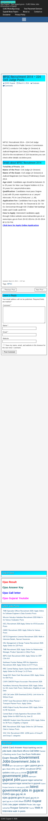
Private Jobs (31, 805)
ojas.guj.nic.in (18, 794)
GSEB (12, 773)
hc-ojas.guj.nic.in (20, 787)
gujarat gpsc (32, 776)
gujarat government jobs (19, 774)
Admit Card (8, 747)
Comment (7, 305)
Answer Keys (21, 747)
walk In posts (19, 811)
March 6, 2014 (23, 83)
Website (6, 338)
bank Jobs (12, 751)
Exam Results (10, 757)
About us (26, 12)
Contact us (38, 12)
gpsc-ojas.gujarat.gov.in (17, 765)
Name (5, 325)
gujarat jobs (11, 780)
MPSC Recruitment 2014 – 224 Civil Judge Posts (22, 78)
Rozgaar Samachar (19, 808)
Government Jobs (20, 759)
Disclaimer (6, 15)
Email (5, 332)
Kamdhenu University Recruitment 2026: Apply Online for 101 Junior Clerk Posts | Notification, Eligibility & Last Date (24, 688)
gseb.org (17, 773)
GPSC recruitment (27, 769)
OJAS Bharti (18, 801)
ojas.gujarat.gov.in (13, 797)
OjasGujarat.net (8, 2)
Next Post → (41, 290)
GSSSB (23, 773)
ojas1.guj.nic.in (32, 798)
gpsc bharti (6, 769)
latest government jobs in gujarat (23, 788)
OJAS (6, 794)
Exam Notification (33, 754)
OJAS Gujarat (10, 83)
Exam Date (21, 754)
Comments (9, 86)
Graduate (35, 83)
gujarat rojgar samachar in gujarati (24, 783)
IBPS (27, 787)
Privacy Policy (20, 15)
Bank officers (23, 751)
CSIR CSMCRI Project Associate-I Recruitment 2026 (22, 682)
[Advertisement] (24, 49)
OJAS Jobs (7, 804)
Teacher (31, 808)
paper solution (19, 804)
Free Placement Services (33, 9)
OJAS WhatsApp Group (11, 9)
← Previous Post (8, 290)
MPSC (9, 284)
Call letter (34, 751)
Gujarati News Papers (10, 12)
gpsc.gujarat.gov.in (34, 765)
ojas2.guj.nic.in (8, 801)
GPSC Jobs (15, 769)
